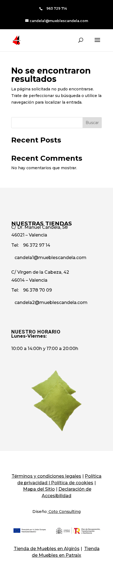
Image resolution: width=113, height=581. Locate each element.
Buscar (92, 122)
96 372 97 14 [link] (36, 245)
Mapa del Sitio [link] (39, 489)
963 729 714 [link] (56, 8)
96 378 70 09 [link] (37, 290)
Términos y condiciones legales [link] (46, 476)
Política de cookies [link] (72, 482)
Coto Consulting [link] (65, 511)
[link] (56, 21)
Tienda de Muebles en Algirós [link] (47, 548)
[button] (97, 43)
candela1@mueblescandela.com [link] (50, 257)
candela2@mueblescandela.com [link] (51, 302)
